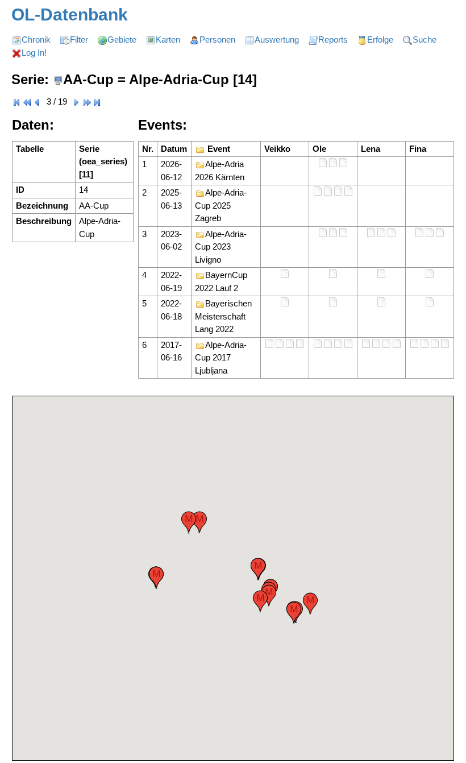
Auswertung (277, 39)
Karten (168, 39)
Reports (333, 39)
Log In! (34, 52)
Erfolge (380, 39)
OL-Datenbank (69, 14)
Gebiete (121, 39)
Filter (79, 39)
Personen (217, 39)
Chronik (36, 39)
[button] (258, 568)
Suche (424, 39)
